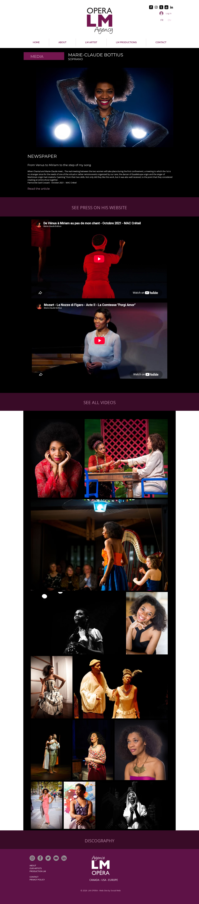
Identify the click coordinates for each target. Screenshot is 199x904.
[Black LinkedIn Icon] (172, 7)
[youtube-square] (166, 7)
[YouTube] (56, 858)
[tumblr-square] (161, 7)
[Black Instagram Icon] (156, 7)
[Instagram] (32, 858)
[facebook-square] (151, 7)
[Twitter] (48, 858)
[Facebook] (40, 858)
